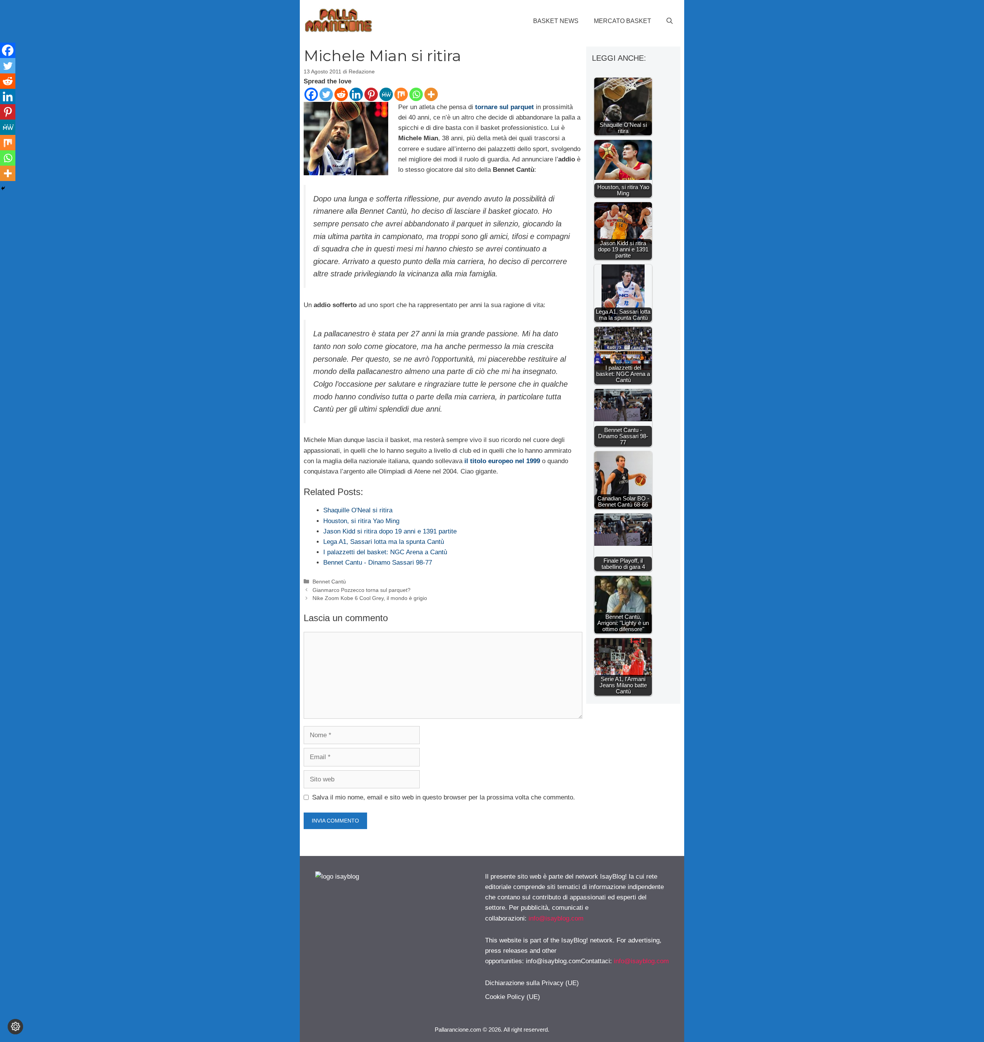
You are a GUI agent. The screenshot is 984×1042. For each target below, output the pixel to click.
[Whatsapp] (416, 94)
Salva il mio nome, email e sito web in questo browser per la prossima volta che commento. (443, 797)
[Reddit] (341, 94)
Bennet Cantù (329, 581)
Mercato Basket (622, 21)
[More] (431, 94)
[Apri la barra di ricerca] (669, 21)
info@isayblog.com (556, 918)
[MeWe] (386, 94)
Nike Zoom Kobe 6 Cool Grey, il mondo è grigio (369, 598)
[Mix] (401, 94)
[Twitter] (326, 94)
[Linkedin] (356, 94)
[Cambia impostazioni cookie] (15, 1026)
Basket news (555, 21)
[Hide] (3, 188)
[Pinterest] (371, 94)
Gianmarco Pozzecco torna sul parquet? (361, 590)
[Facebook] (311, 94)
